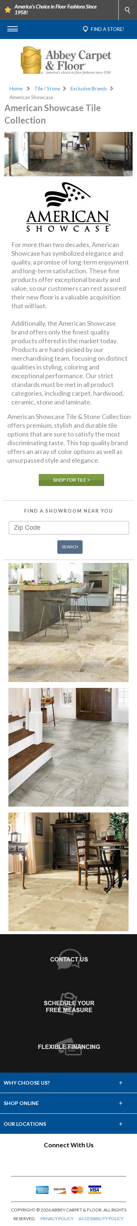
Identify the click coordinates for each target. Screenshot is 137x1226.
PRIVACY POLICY (57, 1218)
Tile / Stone (47, 88)
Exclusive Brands (89, 88)
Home (16, 88)
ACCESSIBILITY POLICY (101, 1218)
